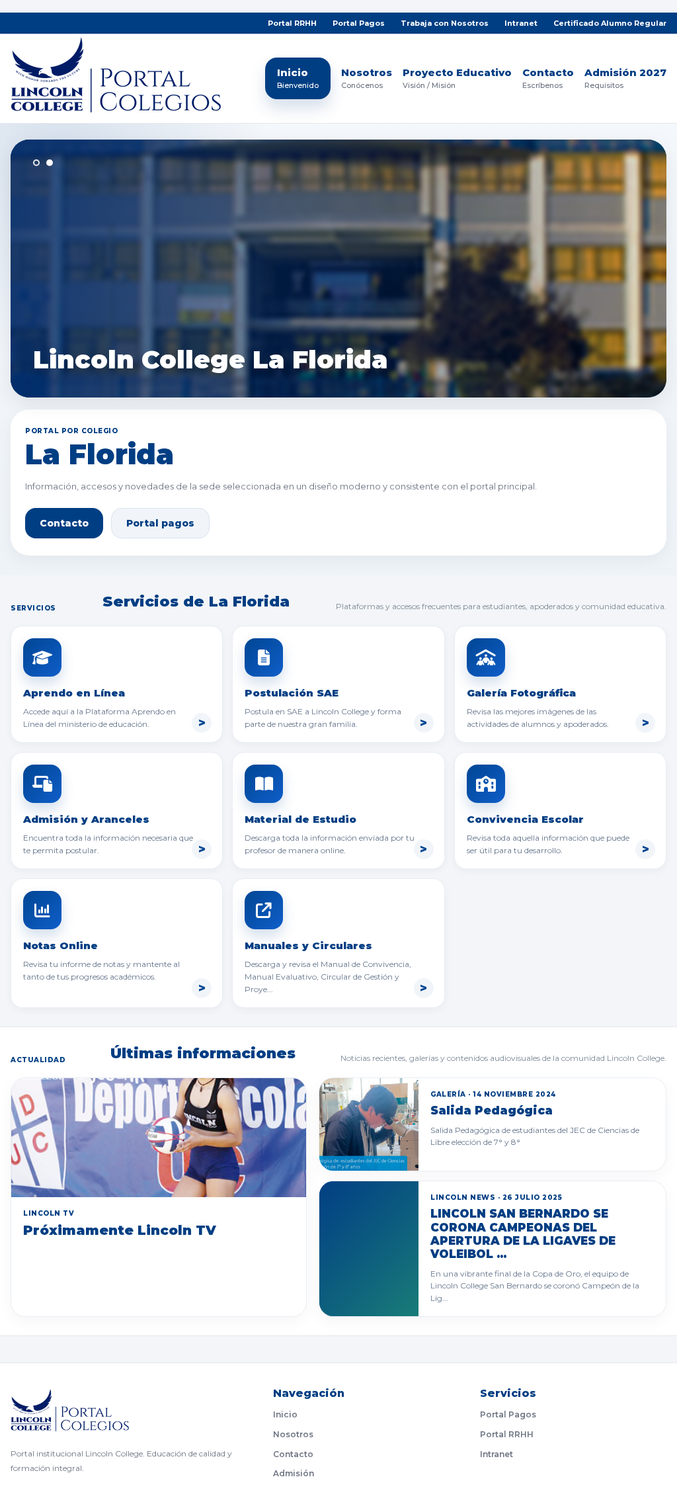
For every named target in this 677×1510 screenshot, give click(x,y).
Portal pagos (160, 523)
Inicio (298, 78)
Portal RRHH (292, 23)
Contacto (548, 78)
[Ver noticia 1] (36, 162)
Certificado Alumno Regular (609, 23)
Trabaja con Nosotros (445, 23)
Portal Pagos (359, 23)
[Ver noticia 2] (49, 162)
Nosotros (366, 78)
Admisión (293, 1473)
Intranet (521, 23)
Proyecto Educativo (457, 78)
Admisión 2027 (625, 78)
